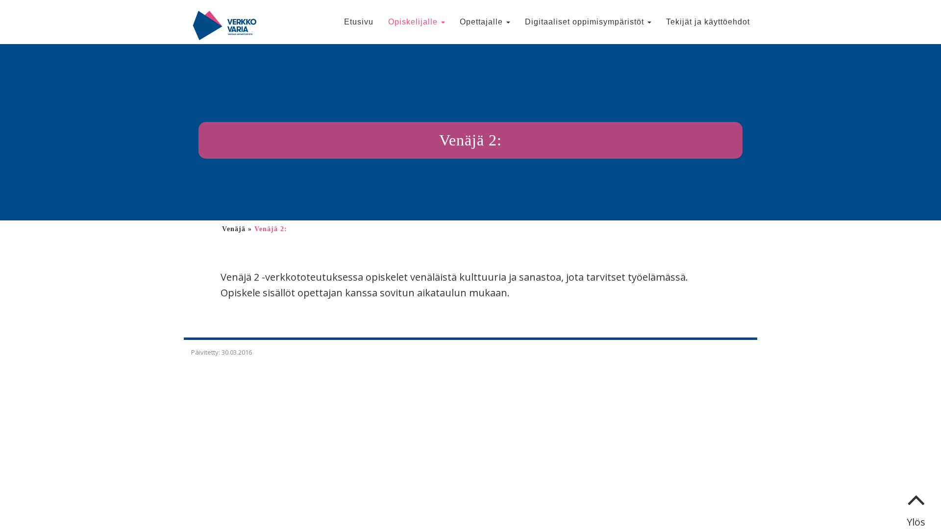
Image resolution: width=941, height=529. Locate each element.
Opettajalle (482, 22)
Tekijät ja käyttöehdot (708, 22)
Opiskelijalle (414, 22)
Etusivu (358, 22)
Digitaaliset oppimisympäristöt (585, 22)
